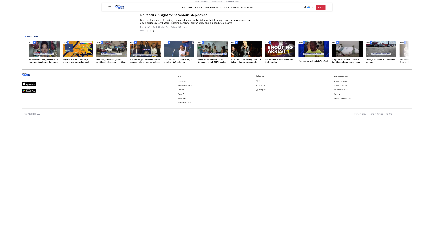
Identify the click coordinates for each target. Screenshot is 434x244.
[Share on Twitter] (150, 31)
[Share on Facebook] (147, 31)
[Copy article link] (153, 31)
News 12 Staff (145, 27)
